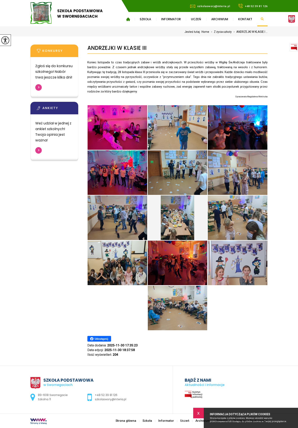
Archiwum (219, 19)
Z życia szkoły (221, 31)
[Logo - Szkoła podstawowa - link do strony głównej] (72, 13)
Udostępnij (101, 338)
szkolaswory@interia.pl (213, 6)
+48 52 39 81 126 (256, 6)
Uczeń (196, 19)
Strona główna (128, 19)
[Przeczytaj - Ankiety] (60, 109)
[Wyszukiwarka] (262, 19)
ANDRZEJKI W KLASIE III (117, 48)
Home (205, 31)
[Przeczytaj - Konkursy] (60, 52)
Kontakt (245, 19)
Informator (171, 19)
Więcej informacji (38, 87)
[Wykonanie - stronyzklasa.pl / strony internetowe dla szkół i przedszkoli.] (38, 421)
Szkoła (145, 19)
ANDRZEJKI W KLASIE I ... (250, 31)
